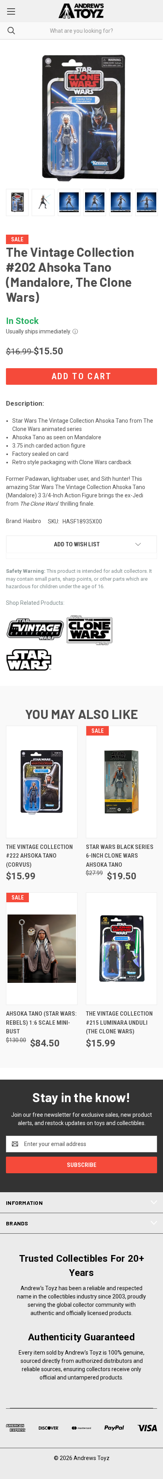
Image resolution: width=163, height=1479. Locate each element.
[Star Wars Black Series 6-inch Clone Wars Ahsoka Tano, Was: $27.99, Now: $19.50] (121, 782)
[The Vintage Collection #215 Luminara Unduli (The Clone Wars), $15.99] (121, 948)
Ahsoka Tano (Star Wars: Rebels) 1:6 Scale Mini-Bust (41, 1022)
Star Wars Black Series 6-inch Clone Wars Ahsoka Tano (120, 855)
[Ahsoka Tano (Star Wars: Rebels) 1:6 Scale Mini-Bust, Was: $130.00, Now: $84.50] (42, 948)
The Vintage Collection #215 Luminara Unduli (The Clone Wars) (119, 1022)
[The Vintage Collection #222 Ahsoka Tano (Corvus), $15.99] (42, 782)
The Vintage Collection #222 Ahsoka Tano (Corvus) (39, 855)
